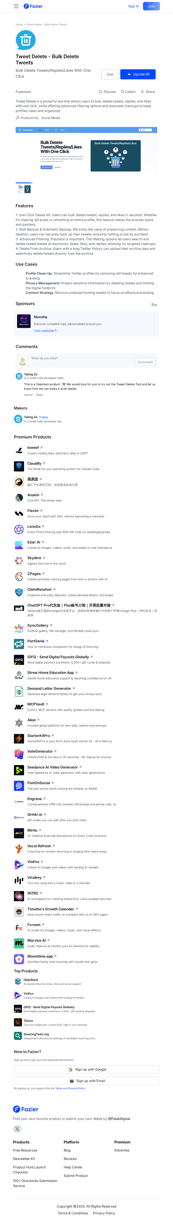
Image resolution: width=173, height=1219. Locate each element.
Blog (67, 1150)
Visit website (44, 331)
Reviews (70, 1159)
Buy (154, 304)
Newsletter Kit (24, 1159)
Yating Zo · (31, 417)
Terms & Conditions (73, 1213)
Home (19, 24)
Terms (58, 1088)
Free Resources (25, 1150)
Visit (110, 74)
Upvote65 (141, 74)
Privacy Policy (76, 1088)
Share (150, 92)
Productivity (30, 118)
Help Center (73, 1167)
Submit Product (76, 1175)
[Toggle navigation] (18, 6)
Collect (130, 92)
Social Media (50, 118)
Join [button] (151, 6)
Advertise (121, 1150)
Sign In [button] (133, 6)
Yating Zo (30, 374)
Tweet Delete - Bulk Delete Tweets (46, 24)
